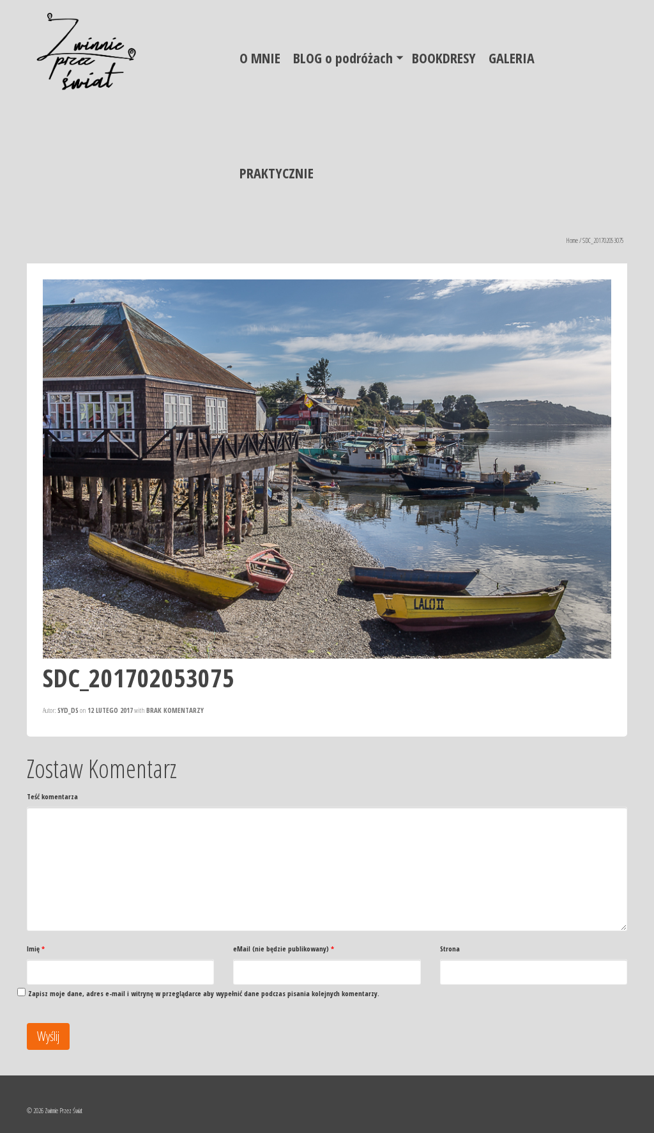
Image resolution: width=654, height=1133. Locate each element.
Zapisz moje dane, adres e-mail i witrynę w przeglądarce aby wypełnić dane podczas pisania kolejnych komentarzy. (203, 993)
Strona (450, 948)
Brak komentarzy (175, 710)
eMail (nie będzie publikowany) (283, 948)
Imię (36, 948)
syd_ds (68, 710)
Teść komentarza (52, 796)
